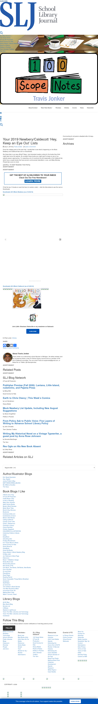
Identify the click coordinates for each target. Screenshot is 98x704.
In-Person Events (68, 635)
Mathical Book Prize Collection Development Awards (54, 663)
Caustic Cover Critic (9, 521)
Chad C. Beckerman (9, 523)
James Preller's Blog (9, 481)
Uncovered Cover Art (9, 590)
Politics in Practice (5, 47)
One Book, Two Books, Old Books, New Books (17, 567)
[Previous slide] (5, 239)
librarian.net (6, 606)
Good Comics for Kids (6, 41)
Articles (14, 338)
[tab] (28, 280)
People (5, 647)
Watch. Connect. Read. (10, 594)
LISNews (5, 608)
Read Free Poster (53, 658)
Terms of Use (82, 649)
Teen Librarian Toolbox (7, 49)
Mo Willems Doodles (9, 485)
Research (51, 668)
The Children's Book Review (11, 587)
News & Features (8, 631)
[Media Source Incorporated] (3, 678)
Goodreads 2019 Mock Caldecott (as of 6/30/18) (18, 286)
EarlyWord (6, 537)
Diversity (5, 645)
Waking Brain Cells (8, 592)
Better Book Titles (8, 508)
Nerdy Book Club (8, 562)
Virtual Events (67, 639)
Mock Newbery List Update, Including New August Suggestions (30, 409)
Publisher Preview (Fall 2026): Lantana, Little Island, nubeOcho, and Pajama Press (31, 386)
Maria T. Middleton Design (11, 560)
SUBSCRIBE (4, 1)
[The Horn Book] (33, 678)
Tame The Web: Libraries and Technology (15, 612)
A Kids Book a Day (8, 498)
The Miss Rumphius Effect (11, 588)
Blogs (4, 641)
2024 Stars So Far (23, 639)
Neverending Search (9, 564)
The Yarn (3, 51)
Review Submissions (22, 653)
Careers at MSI (82, 656)
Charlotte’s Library (8, 525)
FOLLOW (9, 628)
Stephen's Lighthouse (9, 610)
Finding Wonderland (9, 541)
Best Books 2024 (23, 637)
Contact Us (81, 633)
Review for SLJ (22, 651)
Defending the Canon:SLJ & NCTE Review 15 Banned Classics (54, 646)
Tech (19, 649)
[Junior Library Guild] (47, 678)
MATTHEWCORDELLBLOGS (11, 483)
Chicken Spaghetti (8, 529)
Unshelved (6, 616)
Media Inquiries (82, 639)
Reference (21, 643)
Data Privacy (81, 647)
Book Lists (21, 635)
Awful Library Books (9, 504)
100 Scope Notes (5, 38)
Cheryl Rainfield (7, 527)
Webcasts (66, 641)
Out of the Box (7, 569)
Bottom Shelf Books (9, 518)
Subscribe (81, 637)
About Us (80, 631)
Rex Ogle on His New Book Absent (22, 446)
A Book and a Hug (8, 495)
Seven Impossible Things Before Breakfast (16, 579)
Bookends (6, 512)
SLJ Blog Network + (6, 36)
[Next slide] (60, 239)
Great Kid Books (8, 550)
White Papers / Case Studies (52, 671)
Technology (6, 635)
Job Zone (6, 649)
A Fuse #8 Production (6, 40)
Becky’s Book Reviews (9, 506)
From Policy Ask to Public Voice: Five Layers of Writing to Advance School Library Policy (29, 422)
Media (20, 641)
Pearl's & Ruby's (5, 45)
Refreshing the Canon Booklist (52, 652)
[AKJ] (24, 678)
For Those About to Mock (10, 543)
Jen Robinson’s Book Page (11, 556)
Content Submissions (81, 644)
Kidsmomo (6, 558)
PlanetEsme (6, 573)
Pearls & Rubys (37, 649)
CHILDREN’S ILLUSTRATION (12, 531)
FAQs (79, 653)
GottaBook (6, 548)
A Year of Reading (8, 500)
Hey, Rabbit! (6, 479)
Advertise (80, 635)
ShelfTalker (6, 583)
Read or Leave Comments (11, 348)
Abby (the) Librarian (9, 502)
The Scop (6, 487)
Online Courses (67, 637)
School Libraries (8, 637)
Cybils (5, 535)
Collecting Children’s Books (11, 533)
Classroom (6, 643)
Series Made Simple (22, 646)
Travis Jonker (18, 147)
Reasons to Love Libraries (53, 636)
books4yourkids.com (9, 514)
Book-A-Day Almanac (9, 510)
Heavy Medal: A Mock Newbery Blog (11, 43)
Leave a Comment (30, 147)
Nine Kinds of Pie (8, 565)
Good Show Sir (7, 546)
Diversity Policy (82, 654)
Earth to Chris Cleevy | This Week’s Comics (26, 397)
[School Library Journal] (78, 678)
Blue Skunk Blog (8, 604)
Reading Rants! (7, 577)
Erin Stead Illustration (9, 477)
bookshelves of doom (9, 516)
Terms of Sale (82, 651)
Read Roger (6, 575)
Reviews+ (6, 633)
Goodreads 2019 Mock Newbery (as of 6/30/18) (18, 192)
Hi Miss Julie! (7, 554)
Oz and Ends (7, 571)
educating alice (7, 539)
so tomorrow (6, 585)
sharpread (6, 581)
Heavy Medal (37, 647)
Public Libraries (7, 639)
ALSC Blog (6, 602)
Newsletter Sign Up (83, 641)
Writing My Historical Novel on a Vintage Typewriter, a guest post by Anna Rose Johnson (32, 435)
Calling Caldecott (8, 520)
